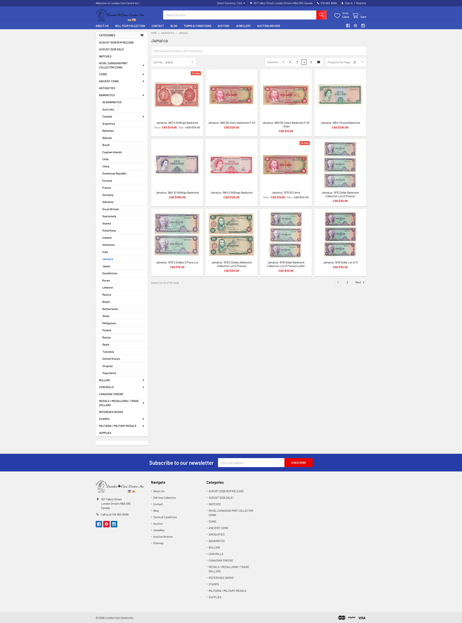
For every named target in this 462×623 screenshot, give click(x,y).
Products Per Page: (339, 62)
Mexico (106, 294)
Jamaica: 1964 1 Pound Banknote (340, 122)
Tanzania (108, 351)
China (105, 166)
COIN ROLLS (106, 387)
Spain (105, 344)
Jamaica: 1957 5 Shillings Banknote (177, 122)
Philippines (109, 323)
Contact (158, 25)
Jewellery (243, 25)
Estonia (107, 180)
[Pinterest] (355, 25)
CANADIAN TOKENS (111, 394)
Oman (105, 316)
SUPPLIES (105, 432)
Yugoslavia (109, 373)
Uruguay (107, 366)
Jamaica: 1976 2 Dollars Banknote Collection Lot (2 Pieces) (231, 264)
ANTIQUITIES (107, 88)
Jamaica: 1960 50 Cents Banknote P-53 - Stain (286, 124)
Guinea (106, 223)
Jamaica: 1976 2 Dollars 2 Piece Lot (177, 262)
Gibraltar (108, 202)
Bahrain (107, 137)
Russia (106, 337)
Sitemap (158, 543)
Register (361, 3)
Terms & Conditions (197, 25)
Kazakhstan (109, 273)
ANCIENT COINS (109, 81)
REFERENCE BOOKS (111, 412)
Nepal (106, 301)
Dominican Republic (114, 173)
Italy (105, 251)
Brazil (106, 145)
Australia (108, 109)
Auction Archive (268, 25)
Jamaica (107, 259)
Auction (223, 25)
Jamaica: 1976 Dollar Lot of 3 (340, 262)
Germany (107, 194)
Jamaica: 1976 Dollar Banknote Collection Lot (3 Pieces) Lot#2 (286, 264)
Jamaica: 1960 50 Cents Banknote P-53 (231, 122)
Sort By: (158, 62)
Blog (174, 25)
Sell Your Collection (130, 25)
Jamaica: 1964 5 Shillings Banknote (231, 192)
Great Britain (110, 209)
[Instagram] (363, 25)
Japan (106, 266)
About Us (102, 25)
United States (111, 358)
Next (358, 282)
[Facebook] (348, 25)
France (106, 187)
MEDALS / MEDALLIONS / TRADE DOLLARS (119, 403)
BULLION (104, 380)
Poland (106, 330)
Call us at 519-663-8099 (114, 514)
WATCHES (105, 56)
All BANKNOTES (112, 102)
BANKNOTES (107, 95)
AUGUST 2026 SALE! (111, 49)
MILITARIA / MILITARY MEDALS (117, 425)
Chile (105, 159)
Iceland (107, 237)
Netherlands (110, 309)
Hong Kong (109, 230)
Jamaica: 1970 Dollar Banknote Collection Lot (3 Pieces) (340, 194)
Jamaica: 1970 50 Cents (286, 192)
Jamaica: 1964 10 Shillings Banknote (177, 192)
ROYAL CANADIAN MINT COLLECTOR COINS (113, 65)
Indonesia (108, 244)
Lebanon (107, 287)
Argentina (108, 123)
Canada (107, 116)
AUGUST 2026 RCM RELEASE (116, 42)
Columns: (273, 62)
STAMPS (104, 419)
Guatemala (109, 216)
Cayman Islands (112, 152)
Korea (106, 280)
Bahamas (108, 130)
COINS (103, 74)
